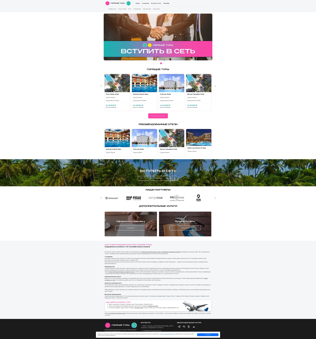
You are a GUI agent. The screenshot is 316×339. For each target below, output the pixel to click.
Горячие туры (147, 9)
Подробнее (158, 178)
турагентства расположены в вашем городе (121, 272)
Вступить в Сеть (156, 3)
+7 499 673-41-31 (147, 330)
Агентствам (156, 9)
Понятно (207, 334)
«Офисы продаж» (153, 306)
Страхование (137, 9)
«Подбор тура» (138, 307)
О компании (145, 3)
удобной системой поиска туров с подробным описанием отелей (160, 252)
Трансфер (166, 3)
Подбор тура (112, 9)
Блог (129, 9)
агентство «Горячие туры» (118, 313)
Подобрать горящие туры (158, 115)
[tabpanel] (156, 38)
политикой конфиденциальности (167, 334)
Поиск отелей (122, 9)
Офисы (137, 3)
